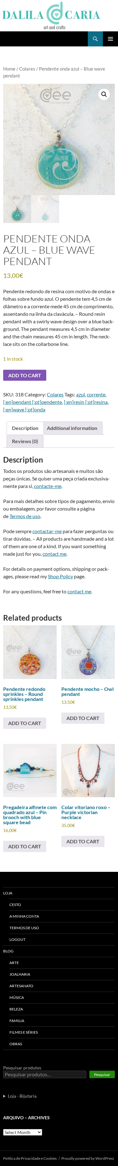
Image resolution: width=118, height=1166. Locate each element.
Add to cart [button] (24, 723)
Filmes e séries (23, 1032)
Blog (8, 951)
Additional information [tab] (72, 428)
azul (80, 394)
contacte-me (47, 486)
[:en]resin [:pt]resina (86, 402)
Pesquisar (102, 1074)
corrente (96, 394)
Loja (7, 893)
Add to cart (24, 375)
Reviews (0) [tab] (25, 441)
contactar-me (47, 531)
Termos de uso (24, 516)
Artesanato (21, 985)
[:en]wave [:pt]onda (24, 409)
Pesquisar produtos (22, 1067)
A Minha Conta (24, 916)
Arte (14, 962)
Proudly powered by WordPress (87, 1158)
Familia (16, 1020)
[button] (104, 94)
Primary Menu (110, 38)
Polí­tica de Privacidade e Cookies (30, 1158)
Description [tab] (25, 428)
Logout (17, 939)
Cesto (15, 904)
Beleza (16, 1009)
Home (9, 69)
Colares (27, 69)
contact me (54, 554)
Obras (15, 1043)
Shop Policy (60, 576)
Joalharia (19, 974)
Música (16, 997)
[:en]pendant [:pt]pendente (32, 402)
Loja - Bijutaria (22, 1096)
